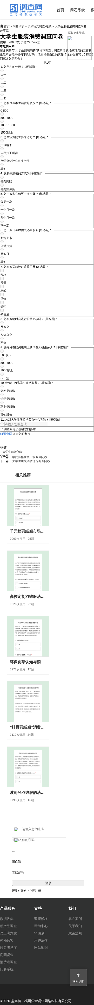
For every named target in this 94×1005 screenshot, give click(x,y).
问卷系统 (77, 10)
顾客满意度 (8, 948)
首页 (60, 10)
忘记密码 (18, 872)
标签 (3, 447)
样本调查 (45, 50)
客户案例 (75, 919)
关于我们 (75, 926)
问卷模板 (18, 26)
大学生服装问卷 (12, 451)
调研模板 (41, 919)
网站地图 (41, 948)
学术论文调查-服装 (39, 26)
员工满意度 (8, 933)
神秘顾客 (6, 940)
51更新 (39, 933)
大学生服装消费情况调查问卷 (31, 461)
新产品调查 (8, 926)
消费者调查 (8, 962)
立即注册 (35, 890)
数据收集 (6, 919)
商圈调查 (6, 955)
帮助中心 (41, 926)
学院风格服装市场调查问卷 (29, 457)
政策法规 (75, 933)
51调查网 (6, 433)
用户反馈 (41, 940)
